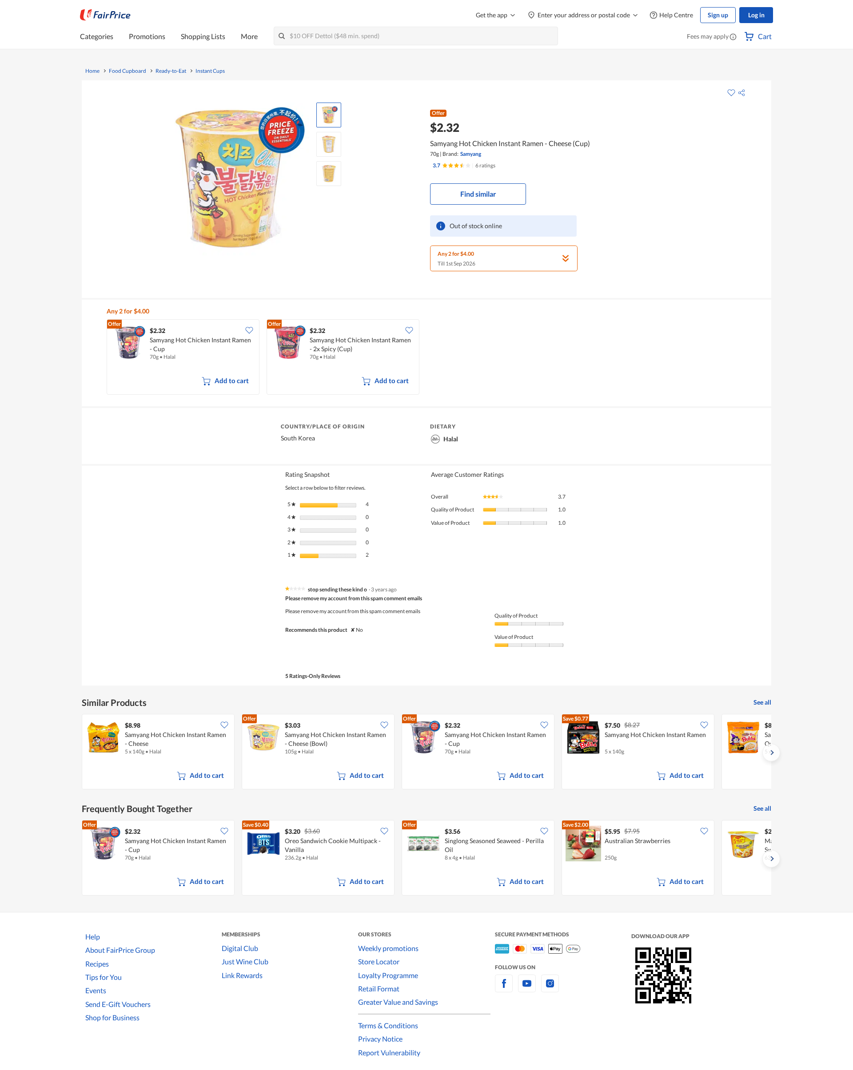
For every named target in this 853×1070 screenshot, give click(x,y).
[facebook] (504, 988)
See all (762, 702)
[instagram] (550, 988)
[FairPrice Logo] (105, 15)
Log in (756, 15)
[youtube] (527, 988)
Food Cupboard (127, 71)
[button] (733, 37)
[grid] (432, 357)
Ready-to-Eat (170, 71)
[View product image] (329, 115)
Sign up (718, 15)
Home (92, 71)
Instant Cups (210, 71)
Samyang (470, 154)
